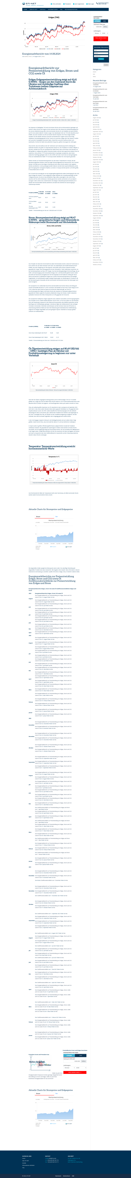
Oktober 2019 (96, 241)
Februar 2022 (96, 176)
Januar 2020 (96, 234)
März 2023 (95, 145)
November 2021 (97, 183)
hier (53, 597)
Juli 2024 (95, 120)
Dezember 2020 (97, 208)
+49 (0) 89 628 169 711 (53, 1162)
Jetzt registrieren (79, 4)
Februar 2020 (96, 232)
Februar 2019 (96, 260)
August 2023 (96, 134)
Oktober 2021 (96, 185)
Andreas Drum (28, 56)
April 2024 (95, 127)
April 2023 (95, 143)
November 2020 (97, 211)
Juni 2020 (95, 222)
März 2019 (95, 257)
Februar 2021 (96, 204)
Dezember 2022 (97, 152)
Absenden (101, 58)
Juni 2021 (95, 194)
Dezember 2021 (97, 180)
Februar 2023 (96, 148)
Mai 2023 (95, 141)
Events (94, 72)
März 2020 (95, 229)
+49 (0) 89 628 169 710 (53, 1160)
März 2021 (95, 201)
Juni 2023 (95, 138)
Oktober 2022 (96, 157)
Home (25, 9)
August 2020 (96, 218)
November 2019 (97, 239)
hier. (63, 957)
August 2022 (96, 162)
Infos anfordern (57, 4)
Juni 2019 (95, 250)
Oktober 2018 (96, 264)
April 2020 (95, 227)
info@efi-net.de (52, 1158)
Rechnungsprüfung (71, 9)
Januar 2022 (96, 178)
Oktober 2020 (96, 213)
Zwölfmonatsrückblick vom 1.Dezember (51, 880)
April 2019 (95, 255)
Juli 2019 (95, 248)
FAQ (61, 9)
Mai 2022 (95, 169)
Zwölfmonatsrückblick (42, 895)
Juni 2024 (95, 122)
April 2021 (95, 199)
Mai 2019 (95, 253)
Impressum (58, 1176)
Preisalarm (68, 4)
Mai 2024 (95, 124)
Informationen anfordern (28, 1165)
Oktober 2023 (96, 129)
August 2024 (96, 117)
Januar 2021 (96, 206)
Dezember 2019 (97, 236)
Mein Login (91, 4)
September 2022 (97, 159)
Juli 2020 (95, 220)
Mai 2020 (95, 225)
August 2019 (96, 246)
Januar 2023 (96, 150)
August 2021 (96, 190)
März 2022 (95, 173)
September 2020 (97, 215)
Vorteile (42, 9)
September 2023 (97, 131)
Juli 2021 (95, 192)
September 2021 (97, 187)
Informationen (53, 9)
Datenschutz (66, 1176)
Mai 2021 (95, 197)
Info (94, 74)
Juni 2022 (95, 166)
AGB (73, 1176)
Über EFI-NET (33, 9)
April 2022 (95, 171)
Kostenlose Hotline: (103, 3)
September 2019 (97, 243)
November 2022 (97, 155)
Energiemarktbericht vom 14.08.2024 (41, 53)
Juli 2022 (95, 164)
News (43, 56)
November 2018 (97, 262)
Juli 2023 (95, 136)
